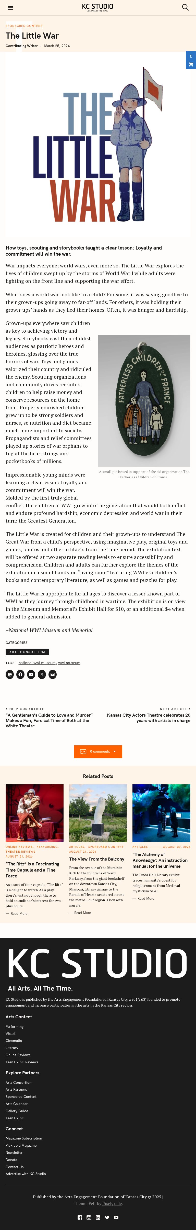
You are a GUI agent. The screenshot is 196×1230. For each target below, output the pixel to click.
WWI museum (69, 663)
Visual (10, 1033)
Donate (11, 1159)
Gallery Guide (17, 1111)
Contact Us (14, 1167)
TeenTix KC (15, 1118)
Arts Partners (16, 1089)
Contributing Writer (22, 45)
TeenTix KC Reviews (22, 1062)
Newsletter (14, 1152)
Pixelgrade (112, 1203)
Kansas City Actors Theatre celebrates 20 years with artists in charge (148, 717)
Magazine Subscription (24, 1138)
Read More (19, 913)
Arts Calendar (17, 1103)
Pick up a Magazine (21, 1145)
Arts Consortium (27, 652)
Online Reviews (19, 847)
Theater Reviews (20, 851)
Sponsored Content (24, 26)
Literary (12, 1047)
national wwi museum (37, 663)
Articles (76, 847)
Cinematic (14, 1040)
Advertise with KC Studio (26, 1173)
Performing (47, 847)
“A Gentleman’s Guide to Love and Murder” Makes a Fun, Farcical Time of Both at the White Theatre (49, 720)
